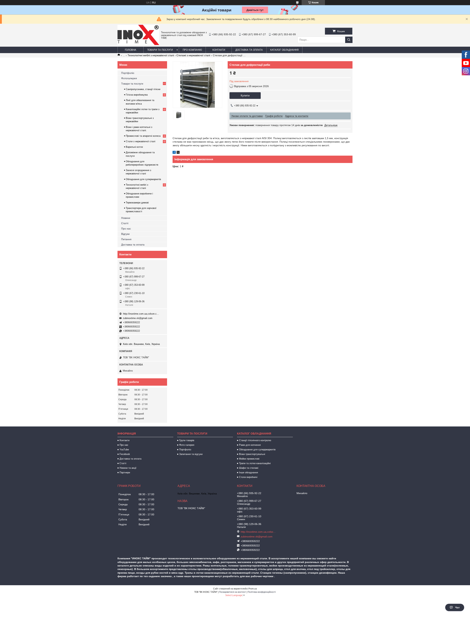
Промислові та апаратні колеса (143, 135)
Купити (245, 95)
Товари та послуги (160, 50)
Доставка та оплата (249, 50)
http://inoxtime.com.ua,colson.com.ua (141, 313)
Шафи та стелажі (248, 468)
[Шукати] (348, 40)
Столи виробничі (248, 477)
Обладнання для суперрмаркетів (257, 449)
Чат (457, 607)
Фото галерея (186, 445)
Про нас (126, 228)
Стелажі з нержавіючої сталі (193, 55)
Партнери (125, 472)
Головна (130, 50)
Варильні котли (134, 147)
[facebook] (174, 152)
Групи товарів (186, 440)
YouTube (124, 449)
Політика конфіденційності (262, 592)
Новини (125, 217)
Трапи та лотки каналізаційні (255, 463)
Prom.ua (252, 588)
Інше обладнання (248, 472)
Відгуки (125, 233)
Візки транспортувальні (252, 454)
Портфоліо (127, 72)
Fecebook (125, 454)
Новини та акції (128, 468)
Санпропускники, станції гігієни (143, 89)
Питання (126, 239)
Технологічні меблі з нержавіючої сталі (151, 55)
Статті (124, 223)
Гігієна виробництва (137, 94)
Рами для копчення (250, 445)
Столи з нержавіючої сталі (140, 141)
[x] (178, 152)
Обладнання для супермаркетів (143, 179)
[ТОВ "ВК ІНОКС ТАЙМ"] (138, 44)
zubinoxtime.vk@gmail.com (137, 318)
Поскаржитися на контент (232, 592)
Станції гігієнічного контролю (255, 440)
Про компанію (192, 50)
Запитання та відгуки (191, 454)
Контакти (218, 50)
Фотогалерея (129, 78)
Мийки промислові (249, 458)
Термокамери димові (137, 202)
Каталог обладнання (284, 50)
